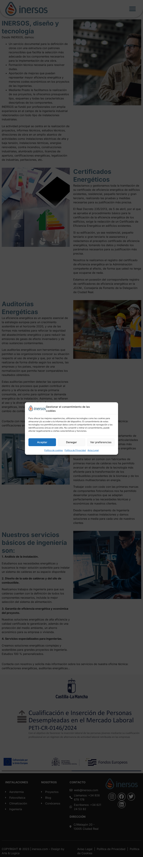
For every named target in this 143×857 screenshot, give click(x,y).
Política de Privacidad (75, 450)
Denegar (71, 442)
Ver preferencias (100, 442)
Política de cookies (53, 450)
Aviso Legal (93, 450)
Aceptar (42, 442)
